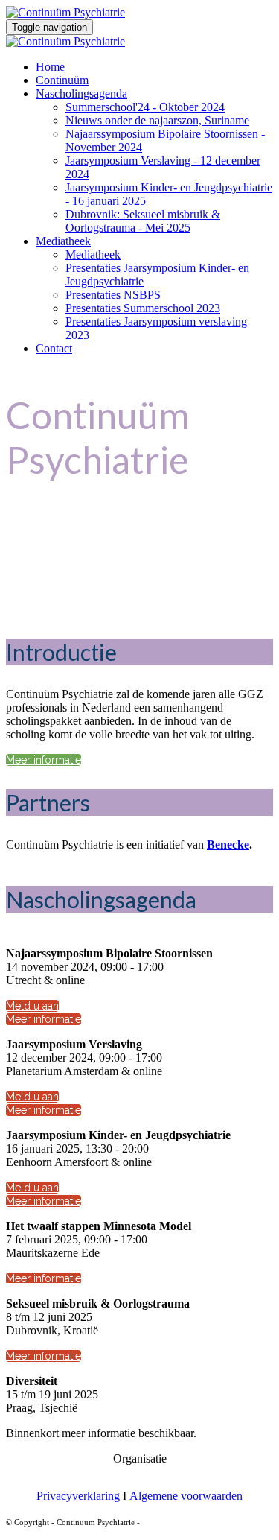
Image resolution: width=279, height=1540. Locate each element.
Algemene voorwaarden (186, 1495)
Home (50, 66)
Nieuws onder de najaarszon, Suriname (157, 120)
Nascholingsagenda (81, 93)
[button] (43, 760)
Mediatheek (63, 241)
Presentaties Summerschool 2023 (142, 308)
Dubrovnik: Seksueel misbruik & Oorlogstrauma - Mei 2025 (142, 221)
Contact (54, 348)
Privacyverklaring (78, 1495)
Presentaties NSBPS (113, 294)
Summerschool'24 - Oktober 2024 (145, 107)
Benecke (228, 844)
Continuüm (62, 80)
